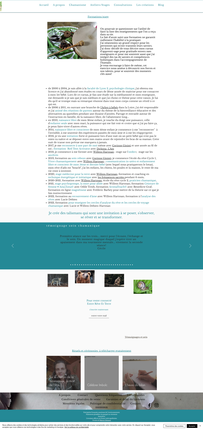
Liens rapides (135, 395)
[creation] (96, 264)
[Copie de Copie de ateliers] (92, 264)
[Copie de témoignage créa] (117, 264)
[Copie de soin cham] (72, 264)
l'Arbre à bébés (109, 107)
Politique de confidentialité (108, 403)
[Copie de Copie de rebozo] (79, 264)
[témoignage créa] (115, 264)
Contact (83, 395)
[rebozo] (94, 264)
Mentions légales (74, 403)
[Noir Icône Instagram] (156, 405)
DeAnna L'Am (105, 148)
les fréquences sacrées (111, 177)
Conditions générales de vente (81, 399)
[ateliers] (83, 264)
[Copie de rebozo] (77, 264)
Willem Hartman (103, 151)
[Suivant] (190, 246)
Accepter (192, 426)
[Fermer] (200, 426)
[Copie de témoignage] (111, 264)
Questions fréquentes (108, 395)
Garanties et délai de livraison (125, 399)
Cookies (135, 403)
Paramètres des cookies (174, 426)
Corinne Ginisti (121, 145)
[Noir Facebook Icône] (149, 405)
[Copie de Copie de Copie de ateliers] (130, 264)
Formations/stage (98, 16)
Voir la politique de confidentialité (76, 427)
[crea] (98, 264)
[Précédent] (13, 246)
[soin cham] (70, 264)
